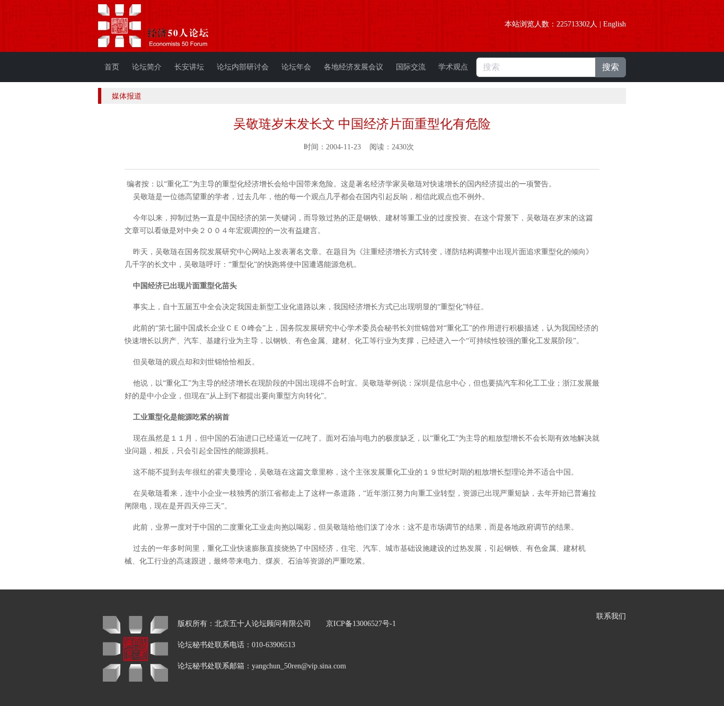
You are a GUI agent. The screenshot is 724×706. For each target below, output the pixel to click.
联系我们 (611, 616)
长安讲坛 (189, 67)
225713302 (573, 24)
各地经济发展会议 (353, 67)
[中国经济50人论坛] (165, 25)
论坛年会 (296, 67)
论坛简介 (147, 67)
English (614, 24)
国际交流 (411, 67)
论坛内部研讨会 (243, 67)
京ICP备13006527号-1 (361, 624)
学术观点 (453, 67)
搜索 (610, 67)
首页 (111, 67)
